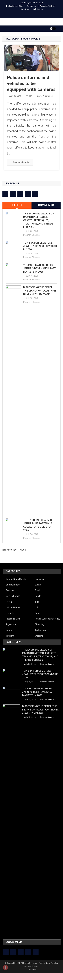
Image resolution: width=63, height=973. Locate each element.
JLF (36, 607)
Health (38, 596)
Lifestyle (10, 613)
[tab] (16, 205)
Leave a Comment (45, 96)
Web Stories (38, 9)
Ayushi (29, 96)
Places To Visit (13, 619)
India (37, 602)
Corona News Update (16, 579)
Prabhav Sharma (31, 235)
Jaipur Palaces (13, 607)
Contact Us (31, 6)
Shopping (39, 624)
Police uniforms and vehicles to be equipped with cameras (31, 83)
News (37, 613)
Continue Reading (21, 162)
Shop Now (25, 9)
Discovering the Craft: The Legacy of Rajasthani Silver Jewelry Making (39, 290)
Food (37, 590)
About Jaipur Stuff (15, 6)
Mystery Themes (31, 966)
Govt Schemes (13, 596)
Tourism (10, 636)
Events (38, 584)
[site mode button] (53, 28)
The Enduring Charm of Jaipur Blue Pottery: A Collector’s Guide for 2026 (38, 525)
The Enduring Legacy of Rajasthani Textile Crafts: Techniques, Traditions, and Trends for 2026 (38, 220)
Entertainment (13, 584)
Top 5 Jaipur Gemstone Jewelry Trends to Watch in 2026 (40, 246)
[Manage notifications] (5, 967)
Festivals (10, 590)
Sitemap (32, 970)
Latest (17, 205)
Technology (40, 630)
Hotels (9, 602)
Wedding (39, 636)
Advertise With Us (47, 6)
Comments (46, 205)
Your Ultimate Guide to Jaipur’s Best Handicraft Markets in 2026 (39, 268)
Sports (9, 630)
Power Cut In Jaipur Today (47, 619)
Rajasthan (11, 624)
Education (39, 579)
